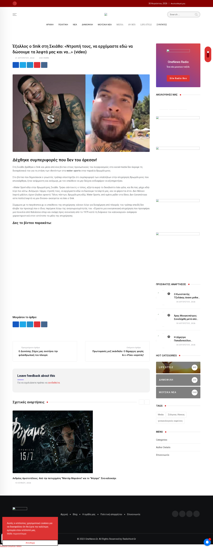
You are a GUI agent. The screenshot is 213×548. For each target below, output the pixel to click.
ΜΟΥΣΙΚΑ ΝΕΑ (105, 24)
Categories (161, 439)
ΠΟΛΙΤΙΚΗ (63, 24)
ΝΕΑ (75, 24)
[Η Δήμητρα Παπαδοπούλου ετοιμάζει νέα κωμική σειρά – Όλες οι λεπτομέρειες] (163, 341)
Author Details (163, 447)
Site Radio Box (178, 78)
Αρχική (64, 514)
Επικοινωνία (162, 455)
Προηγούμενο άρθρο (30, 348)
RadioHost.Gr (129, 539)
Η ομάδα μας (88, 514)
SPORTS (131, 24)
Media (161, 414)
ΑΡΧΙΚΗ (49, 24)
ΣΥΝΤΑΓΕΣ (162, 24)
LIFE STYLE (146, 24)
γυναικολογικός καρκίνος (170, 421)
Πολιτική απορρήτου (111, 514)
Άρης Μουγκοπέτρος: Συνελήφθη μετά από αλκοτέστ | (185, 319)
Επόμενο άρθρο (134, 348)
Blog (75, 514)
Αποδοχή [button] (30, 543)
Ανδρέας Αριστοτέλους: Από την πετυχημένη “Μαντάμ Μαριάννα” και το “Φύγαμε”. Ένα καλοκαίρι (64, 478)
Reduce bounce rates (10, 546)
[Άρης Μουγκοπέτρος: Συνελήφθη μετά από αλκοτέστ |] (163, 319)
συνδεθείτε (54, 382)
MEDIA (119, 24)
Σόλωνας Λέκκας (176, 414)
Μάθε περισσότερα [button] (16, 533)
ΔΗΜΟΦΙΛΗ (87, 24)
